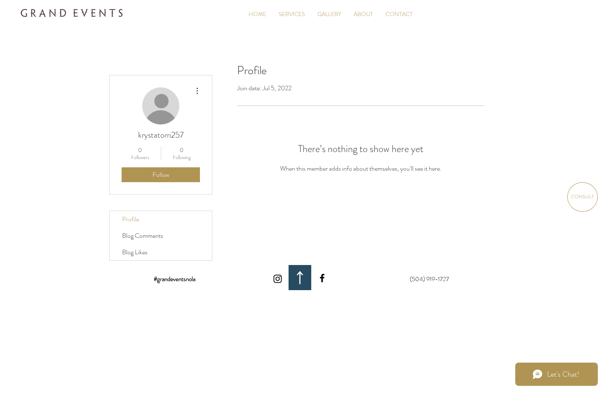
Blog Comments (142, 235)
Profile (130, 219)
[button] (329, 14)
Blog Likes (135, 252)
